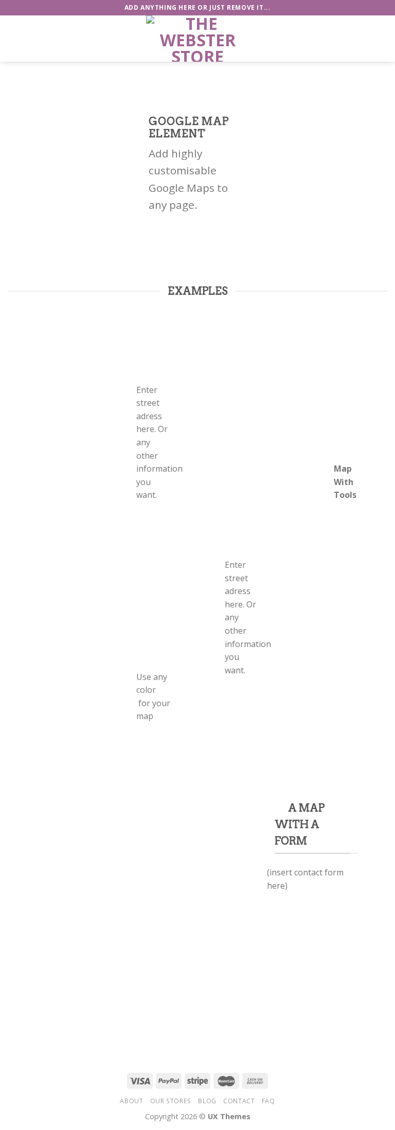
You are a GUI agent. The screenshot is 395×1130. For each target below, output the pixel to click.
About (131, 1101)
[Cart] (382, 38)
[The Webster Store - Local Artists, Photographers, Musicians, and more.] (197, 38)
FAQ (268, 1101)
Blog (207, 1101)
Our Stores (170, 1101)
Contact (239, 1101)
